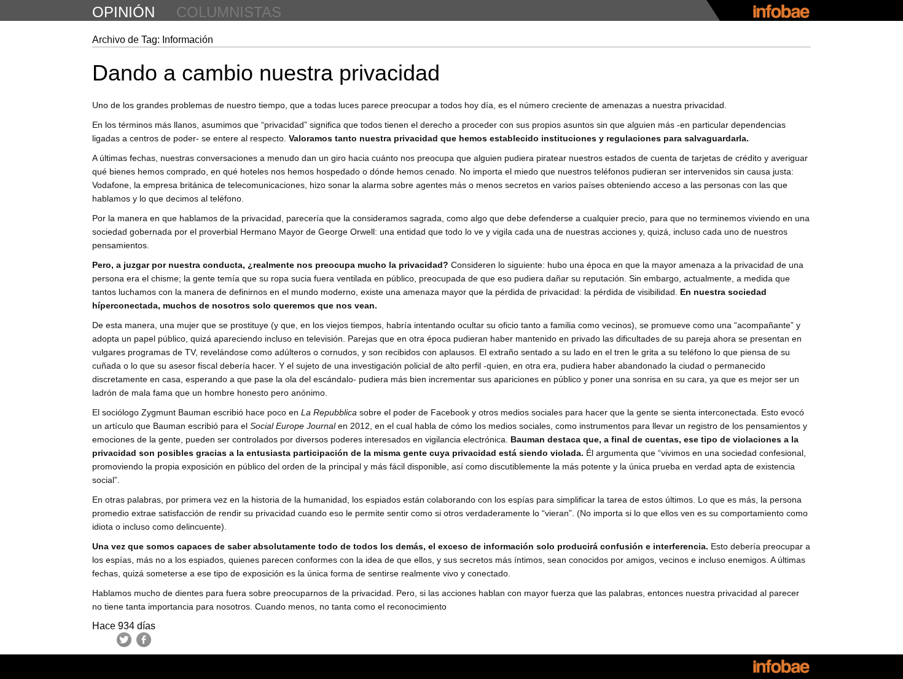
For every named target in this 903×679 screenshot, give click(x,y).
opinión (123, 12)
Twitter (124, 639)
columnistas (228, 12)
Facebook (143, 639)
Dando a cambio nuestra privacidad (266, 72)
